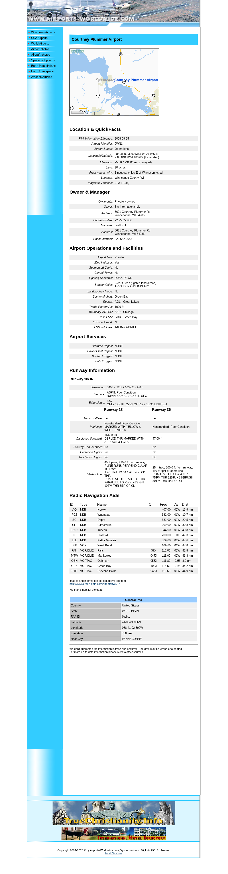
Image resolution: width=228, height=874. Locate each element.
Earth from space (42, 71)
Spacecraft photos (43, 60)
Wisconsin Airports (43, 32)
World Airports (40, 43)
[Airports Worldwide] (91, 21)
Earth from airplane (43, 65)
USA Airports (39, 38)
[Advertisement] (45, 147)
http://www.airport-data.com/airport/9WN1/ (94, 584)
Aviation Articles (41, 77)
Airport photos (40, 49)
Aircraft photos (40, 54)
